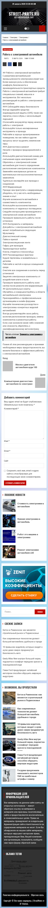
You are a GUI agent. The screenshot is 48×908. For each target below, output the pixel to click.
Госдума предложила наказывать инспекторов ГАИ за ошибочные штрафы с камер (9, 775)
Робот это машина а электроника (9, 536)
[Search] (34, 28)
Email (7, 451)
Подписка (42, 28)
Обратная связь (37, 895)
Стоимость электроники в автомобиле (9, 505)
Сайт (6, 461)
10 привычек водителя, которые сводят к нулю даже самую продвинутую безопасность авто (22, 650)
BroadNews (37, 900)
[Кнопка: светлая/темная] (26, 28)
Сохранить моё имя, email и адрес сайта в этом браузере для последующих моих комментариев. (24, 473)
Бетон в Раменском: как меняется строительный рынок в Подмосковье (9, 698)
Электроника (7, 49)
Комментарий (11, 409)
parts (6, 58)
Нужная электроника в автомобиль (9, 520)
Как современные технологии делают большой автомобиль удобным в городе (9, 713)
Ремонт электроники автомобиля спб (9, 551)
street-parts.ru (24, 14)
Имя (6, 441)
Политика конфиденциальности (16, 895)
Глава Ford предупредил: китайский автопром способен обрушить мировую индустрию (22, 673)
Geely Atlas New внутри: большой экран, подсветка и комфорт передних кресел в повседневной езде (22, 661)
